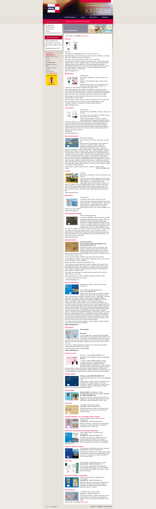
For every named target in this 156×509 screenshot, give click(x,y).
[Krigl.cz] (53, 8)
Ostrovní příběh (69, 390)
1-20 (74, 35)
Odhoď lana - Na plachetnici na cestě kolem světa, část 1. (81, 430)
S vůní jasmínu (69, 107)
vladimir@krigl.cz (53, 73)
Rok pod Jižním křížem (71, 282)
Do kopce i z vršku (70, 353)
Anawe (55, 506)
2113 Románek (69, 327)
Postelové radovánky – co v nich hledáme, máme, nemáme (82, 416)
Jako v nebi (68, 460)
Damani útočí (69, 195)
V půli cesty (68, 403)
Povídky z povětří (70, 374)
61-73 (86, 35)
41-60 (82, 35)
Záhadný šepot (69, 73)
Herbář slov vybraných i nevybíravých (76, 475)
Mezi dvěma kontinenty (71, 136)
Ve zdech (67, 171)
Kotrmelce (68, 39)
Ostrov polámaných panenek (73, 213)
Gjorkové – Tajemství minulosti (74, 446)
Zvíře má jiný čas (70, 489)
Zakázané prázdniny (71, 240)
